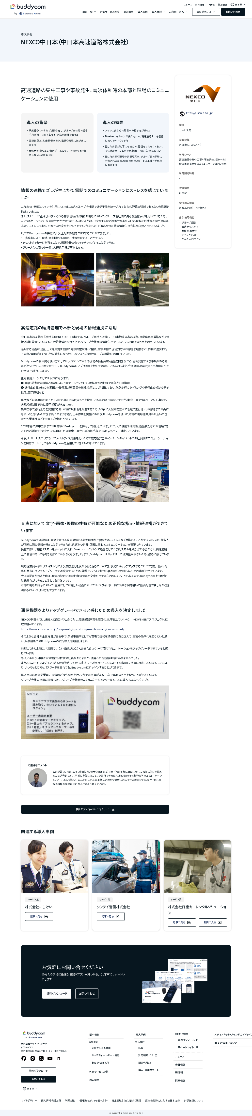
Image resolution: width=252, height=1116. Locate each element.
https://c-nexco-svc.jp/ (199, 113)
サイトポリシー (29, 1100)
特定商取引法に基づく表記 (126, 1100)
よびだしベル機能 (101, 1048)
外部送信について (194, 1100)
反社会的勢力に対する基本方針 (162, 1100)
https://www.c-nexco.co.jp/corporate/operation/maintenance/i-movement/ (72, 629)
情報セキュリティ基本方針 (93, 1100)
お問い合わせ (233, 12)
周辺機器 (129, 12)
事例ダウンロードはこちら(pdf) (93, 809)
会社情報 (199, 4)
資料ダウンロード (206, 12)
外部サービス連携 (109, 12)
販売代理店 (144, 1062)
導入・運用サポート (148, 1070)
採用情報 (222, 4)
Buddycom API (100, 1062)
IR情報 (211, 4)
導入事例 (143, 12)
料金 (140, 1048)
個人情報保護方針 (51, 1100)
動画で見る (210, 922)
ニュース (188, 4)
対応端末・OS (146, 1055)
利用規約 (70, 1100)
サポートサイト (186, 1047)
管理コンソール (186, 1040)
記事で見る (36, 916)
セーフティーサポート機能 (105, 1055)
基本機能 (94, 1034)
